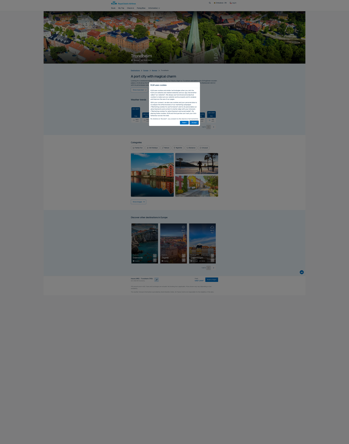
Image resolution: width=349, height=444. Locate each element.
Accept (194, 122)
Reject (184, 122)
